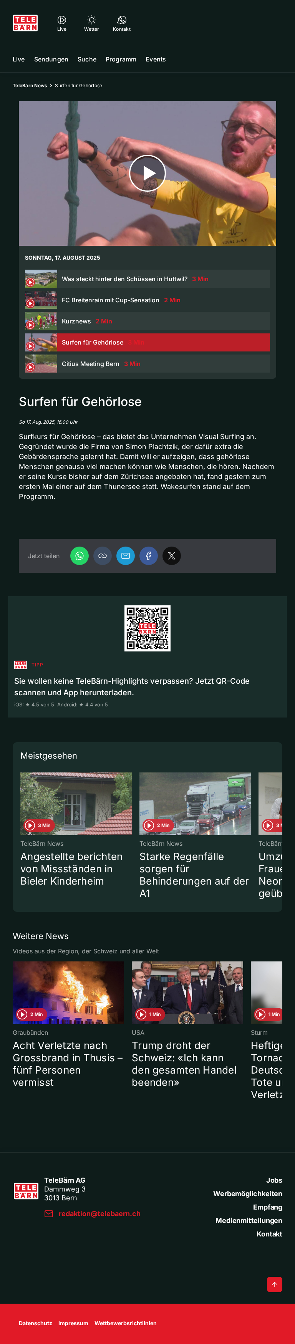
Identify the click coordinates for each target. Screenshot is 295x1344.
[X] (171, 556)
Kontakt (269, 1234)
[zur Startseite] (25, 23)
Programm (121, 59)
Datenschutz (35, 1323)
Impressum (73, 1323)
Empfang (267, 1207)
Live (19, 59)
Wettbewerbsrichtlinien (125, 1323)
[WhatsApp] (79, 556)
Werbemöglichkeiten (247, 1194)
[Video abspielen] (147, 173)
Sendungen (51, 59)
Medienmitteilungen (248, 1220)
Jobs (274, 1180)
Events (156, 59)
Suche (87, 59)
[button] (102, 556)
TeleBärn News (30, 85)
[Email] (125, 556)
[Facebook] (148, 556)
